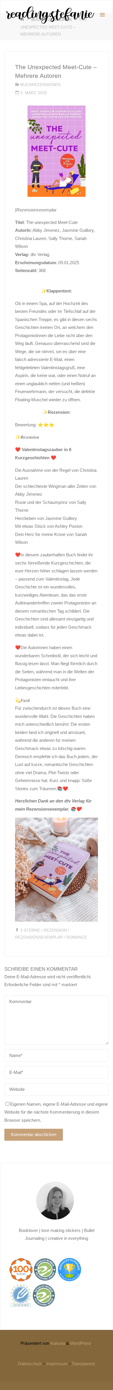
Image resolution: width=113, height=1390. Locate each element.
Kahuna (57, 1343)
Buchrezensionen (40, 85)
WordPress (81, 1343)
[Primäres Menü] (102, 14)
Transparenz (83, 1363)
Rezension (55, 930)
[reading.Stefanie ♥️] (50, 14)
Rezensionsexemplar (39, 937)
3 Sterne (30, 930)
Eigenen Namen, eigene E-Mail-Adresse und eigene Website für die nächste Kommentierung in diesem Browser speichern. (56, 1112)
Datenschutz (30, 1363)
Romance (76, 937)
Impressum (57, 1363)
